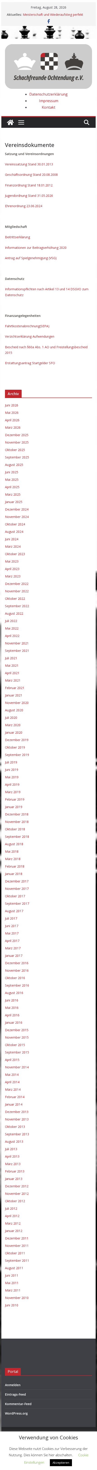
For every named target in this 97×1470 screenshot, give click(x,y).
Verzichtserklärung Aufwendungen (29, 336)
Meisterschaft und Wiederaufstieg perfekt (53, 14)
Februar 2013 (14, 1171)
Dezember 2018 (16, 814)
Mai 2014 (11, 1074)
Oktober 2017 (15, 896)
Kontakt (48, 107)
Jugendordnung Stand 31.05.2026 (29, 195)
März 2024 (13, 546)
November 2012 (17, 1193)
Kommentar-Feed (18, 1404)
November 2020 (17, 703)
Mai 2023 (11, 561)
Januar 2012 (13, 1231)
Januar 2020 (13, 732)
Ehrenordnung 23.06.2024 (23, 206)
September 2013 (17, 1134)
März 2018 (13, 859)
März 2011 (13, 1290)
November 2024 (17, 517)
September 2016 (17, 985)
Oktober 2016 (15, 978)
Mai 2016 (11, 1007)
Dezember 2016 (16, 963)
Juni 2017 (11, 926)
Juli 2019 (11, 762)
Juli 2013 (11, 1149)
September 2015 (17, 1052)
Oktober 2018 (15, 829)
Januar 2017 (13, 955)
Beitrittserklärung (17, 237)
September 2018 (17, 836)
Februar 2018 (14, 866)
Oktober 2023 (15, 554)
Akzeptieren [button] (61, 1463)
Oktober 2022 (15, 598)
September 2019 (17, 755)
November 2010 (17, 1298)
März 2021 (13, 680)
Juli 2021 (11, 658)
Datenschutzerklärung (48, 94)
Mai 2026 (11, 412)
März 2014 (13, 1089)
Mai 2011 (11, 1283)
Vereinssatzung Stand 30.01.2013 (29, 164)
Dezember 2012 (16, 1186)
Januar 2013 (13, 1179)
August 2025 (14, 465)
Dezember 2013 (16, 1112)
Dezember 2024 (16, 509)
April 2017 (12, 941)
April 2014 (12, 1082)
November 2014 (17, 1067)
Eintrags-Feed (15, 1394)
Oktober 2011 (15, 1253)
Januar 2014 (13, 1104)
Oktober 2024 (15, 524)
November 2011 (17, 1245)
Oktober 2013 (15, 1126)
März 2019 (13, 792)
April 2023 (12, 569)
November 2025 (17, 442)
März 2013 (13, 1164)
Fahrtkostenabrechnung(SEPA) (27, 326)
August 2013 (14, 1141)
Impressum (48, 100)
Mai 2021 (11, 665)
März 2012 (13, 1223)
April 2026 (12, 420)
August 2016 (14, 993)
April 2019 (12, 784)
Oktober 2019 (15, 747)
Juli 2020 (11, 717)
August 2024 (14, 531)
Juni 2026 (11, 405)
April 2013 (12, 1156)
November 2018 (17, 822)
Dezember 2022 (16, 584)
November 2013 (17, 1119)
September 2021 (17, 650)
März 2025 (13, 494)
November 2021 (17, 643)
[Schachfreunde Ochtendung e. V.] (48, 29)
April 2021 (12, 673)
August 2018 (14, 844)
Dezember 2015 (16, 1030)
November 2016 (17, 970)
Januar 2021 (13, 695)
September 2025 (17, 457)
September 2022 (17, 606)
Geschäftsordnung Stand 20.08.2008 (31, 174)
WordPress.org (16, 1413)
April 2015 (12, 1060)
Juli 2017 (11, 918)
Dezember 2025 (16, 435)
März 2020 (13, 725)
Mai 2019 (11, 777)
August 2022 (14, 613)
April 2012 (12, 1216)
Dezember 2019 (16, 740)
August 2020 (14, 710)
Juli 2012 (11, 1208)
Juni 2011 (11, 1275)
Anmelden (13, 1385)
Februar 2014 (14, 1097)
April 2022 (12, 636)
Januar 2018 (13, 874)
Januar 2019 (13, 807)
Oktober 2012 (15, 1201)
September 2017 (17, 903)
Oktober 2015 (15, 1045)
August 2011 (14, 1268)
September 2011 (17, 1260)
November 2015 (17, 1037)
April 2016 (12, 1015)
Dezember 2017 (16, 881)
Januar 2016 (13, 1022)
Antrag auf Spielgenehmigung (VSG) (31, 258)
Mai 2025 (11, 479)
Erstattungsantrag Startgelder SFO (30, 363)
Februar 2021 (14, 688)
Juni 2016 (11, 1000)
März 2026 (13, 427)
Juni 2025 (11, 472)
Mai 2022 (11, 628)
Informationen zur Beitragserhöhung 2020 (36, 247)
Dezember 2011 (16, 1238)
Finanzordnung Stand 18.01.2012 (29, 185)
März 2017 (13, 948)
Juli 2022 (11, 621)
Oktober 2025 (15, 450)
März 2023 (13, 576)
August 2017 (14, 911)
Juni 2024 (11, 539)
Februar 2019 (14, 799)
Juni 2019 (11, 769)
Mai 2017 (11, 933)
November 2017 (17, 888)
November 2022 (17, 591)
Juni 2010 (11, 1305)
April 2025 (12, 487)
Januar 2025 (13, 502)
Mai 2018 (11, 851)
